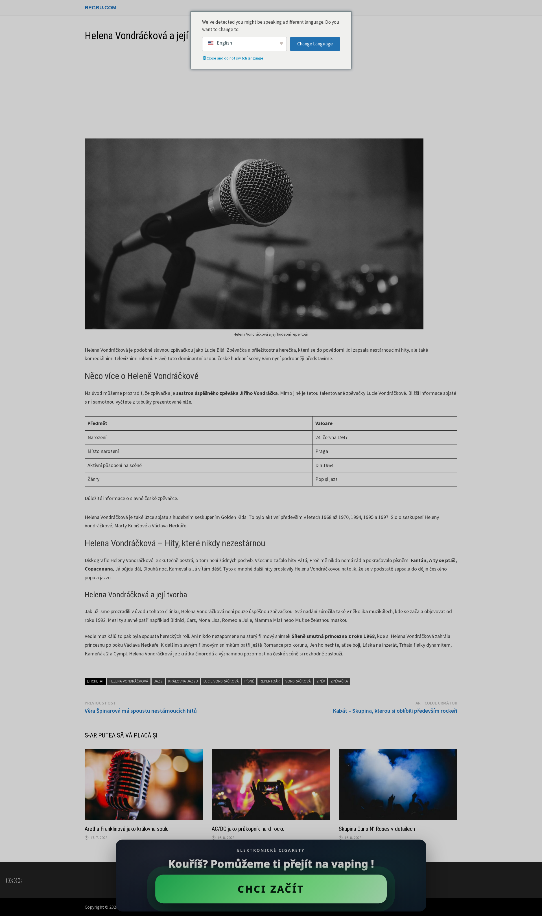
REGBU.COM (100, 7)
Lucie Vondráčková (221, 681)
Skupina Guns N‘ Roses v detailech (377, 828)
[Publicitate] (271, 90)
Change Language (315, 44)
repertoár (270, 681)
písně (249, 681)
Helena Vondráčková (129, 681)
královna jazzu (183, 681)
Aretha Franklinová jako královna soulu (127, 828)
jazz (158, 681)
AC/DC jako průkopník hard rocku (248, 828)
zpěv (320, 681)
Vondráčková (298, 681)
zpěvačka (339, 681)
